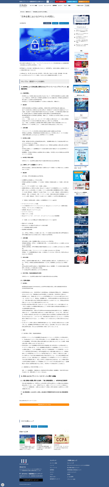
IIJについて (69, 463)
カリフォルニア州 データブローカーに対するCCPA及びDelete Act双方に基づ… (44, 448)
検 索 (88, 5)
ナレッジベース (47, 5)
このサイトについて (71, 472)
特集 (69, 5)
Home (23, 11)
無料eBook (28, 11)
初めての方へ (81, 5)
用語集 (68, 474)
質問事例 (55, 5)
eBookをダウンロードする (44, 404)
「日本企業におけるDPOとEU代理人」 (40, 11)
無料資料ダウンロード (84, 1)
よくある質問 (70, 476)
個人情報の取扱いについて (73, 467)
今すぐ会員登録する (60, 1)
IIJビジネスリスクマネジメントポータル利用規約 (78, 465)
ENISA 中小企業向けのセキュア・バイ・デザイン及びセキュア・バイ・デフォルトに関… (61, 448)
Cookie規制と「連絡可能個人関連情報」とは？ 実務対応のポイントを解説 (82, 41)
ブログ (65, 5)
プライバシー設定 (71, 479)
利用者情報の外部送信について (74, 469)
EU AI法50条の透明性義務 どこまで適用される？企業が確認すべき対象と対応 (27, 448)
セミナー (60, 5)
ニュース (41, 5)
